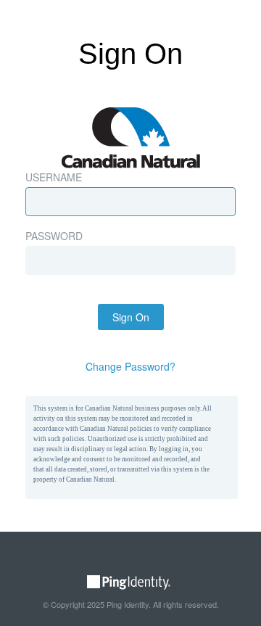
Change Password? (130, 366)
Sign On (130, 317)
